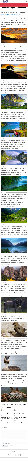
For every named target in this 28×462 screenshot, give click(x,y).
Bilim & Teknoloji (5, 4)
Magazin (21, 4)
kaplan (24, 404)
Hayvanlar (16, 4)
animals (3, 404)
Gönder (4, 445)
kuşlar (3, 407)
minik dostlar (8, 407)
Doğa (11, 4)
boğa (12, 404)
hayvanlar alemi (18, 404)
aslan (8, 404)
